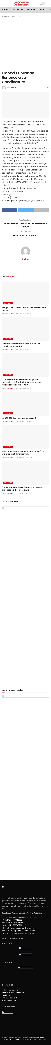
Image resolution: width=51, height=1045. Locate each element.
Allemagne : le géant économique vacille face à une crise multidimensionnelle (24, 452)
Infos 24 (31, 9)
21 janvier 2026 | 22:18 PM (23, 314)
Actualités (18, 9)
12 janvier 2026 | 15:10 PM (23, 349)
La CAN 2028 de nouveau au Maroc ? (19, 418)
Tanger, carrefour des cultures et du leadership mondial (24, 309)
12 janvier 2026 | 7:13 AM (23, 388)
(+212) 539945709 (14, 925)
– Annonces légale (9, 1000)
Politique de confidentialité (20, 1039)
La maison (5, 16)
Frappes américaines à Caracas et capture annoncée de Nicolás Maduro (22, 488)
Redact (13, 88)
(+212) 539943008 (14, 920)
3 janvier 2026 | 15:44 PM (23, 493)
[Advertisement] (25, 44)
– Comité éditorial (9, 998)
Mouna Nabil (9, 314)
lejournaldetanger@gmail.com (22, 928)
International (16, 16)
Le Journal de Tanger (37, 1037)
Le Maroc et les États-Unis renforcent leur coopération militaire (21, 345)
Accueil (5, 9)
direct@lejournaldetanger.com (22, 930)
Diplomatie (8, 482)
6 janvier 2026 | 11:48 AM (23, 421)
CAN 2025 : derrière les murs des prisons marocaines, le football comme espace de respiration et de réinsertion (22, 382)
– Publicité (6, 995)
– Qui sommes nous (10, 990)
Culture (42, 9)
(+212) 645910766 (15, 922)
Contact (5, 1039)
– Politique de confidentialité (14, 992)
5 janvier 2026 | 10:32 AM (23, 457)
